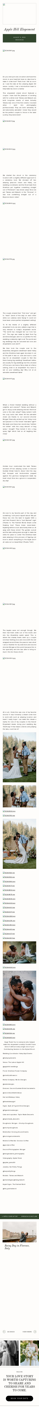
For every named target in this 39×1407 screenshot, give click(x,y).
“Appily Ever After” (10, 1216)
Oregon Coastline (29, 1216)
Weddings (19, 40)
